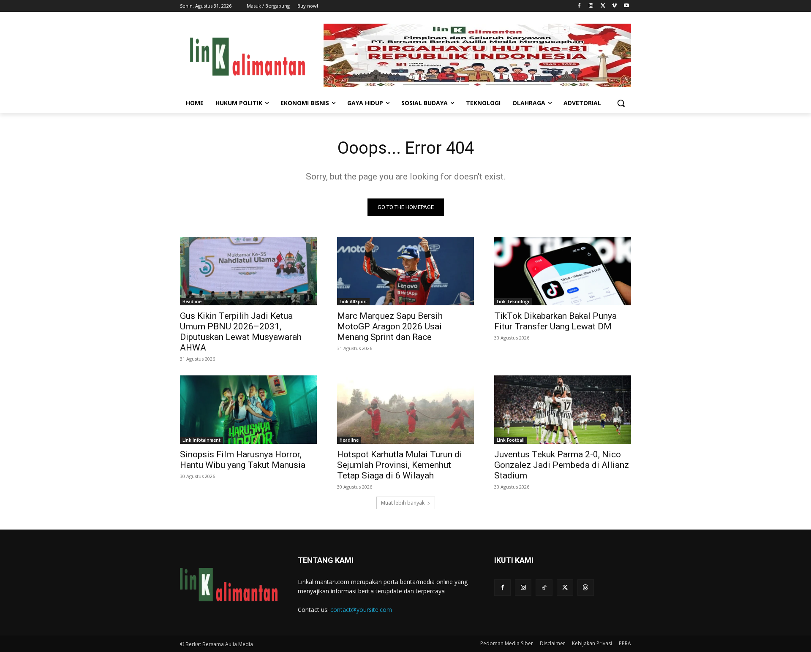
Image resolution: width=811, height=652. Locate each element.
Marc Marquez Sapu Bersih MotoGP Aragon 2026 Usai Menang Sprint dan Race (390, 326)
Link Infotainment (201, 440)
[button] (621, 103)
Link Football (511, 440)
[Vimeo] (614, 6)
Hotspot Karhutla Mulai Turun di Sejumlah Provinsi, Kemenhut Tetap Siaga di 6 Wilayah (399, 465)
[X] (603, 6)
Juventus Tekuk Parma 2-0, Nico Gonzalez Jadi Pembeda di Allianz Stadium (561, 465)
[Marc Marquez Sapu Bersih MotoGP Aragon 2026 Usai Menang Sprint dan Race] (405, 271)
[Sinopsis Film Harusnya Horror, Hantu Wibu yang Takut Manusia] (248, 409)
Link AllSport (353, 301)
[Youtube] (626, 6)
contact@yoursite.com (361, 610)
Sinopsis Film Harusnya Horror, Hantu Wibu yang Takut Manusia (242, 459)
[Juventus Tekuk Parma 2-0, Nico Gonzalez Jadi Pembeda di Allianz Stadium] (562, 409)
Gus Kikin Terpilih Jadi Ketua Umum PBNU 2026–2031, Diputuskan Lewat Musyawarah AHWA (241, 332)
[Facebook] (579, 6)
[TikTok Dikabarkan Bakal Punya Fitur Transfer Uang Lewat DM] (562, 271)
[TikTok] (544, 587)
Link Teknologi (513, 301)
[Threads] (585, 587)
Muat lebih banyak (403, 502)
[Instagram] (591, 6)
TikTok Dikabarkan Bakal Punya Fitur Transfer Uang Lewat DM (555, 321)
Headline (191, 301)
